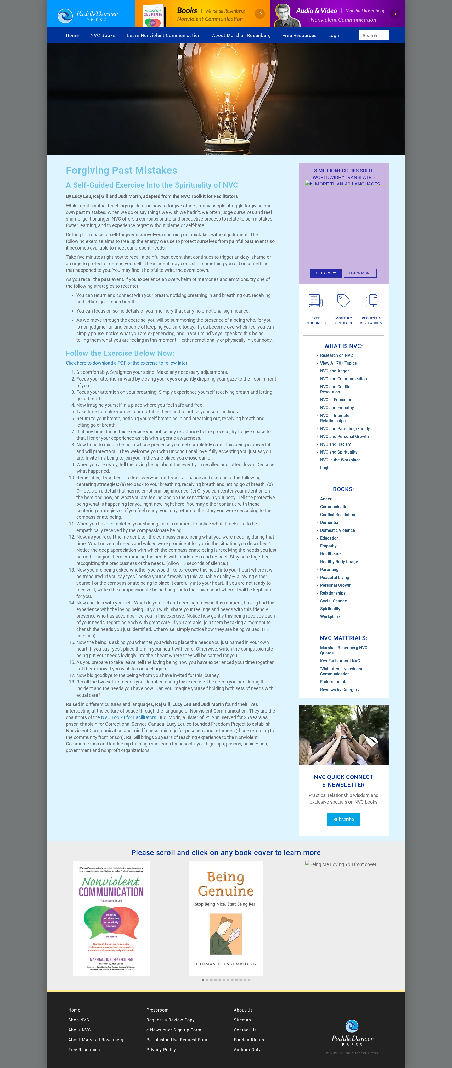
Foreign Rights (249, 1039)
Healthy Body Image (339, 561)
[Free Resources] (315, 300)
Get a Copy (326, 273)
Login (334, 35)
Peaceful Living (334, 577)
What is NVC (342, 346)
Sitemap (242, 1020)
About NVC (79, 1029)
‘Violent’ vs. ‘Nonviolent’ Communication (342, 671)
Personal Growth (336, 585)
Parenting (329, 569)
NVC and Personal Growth (344, 436)
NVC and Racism (335, 444)
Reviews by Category (339, 689)
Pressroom (157, 1010)
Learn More (360, 273)
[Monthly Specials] (343, 300)
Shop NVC (78, 1020)
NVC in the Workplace (340, 459)
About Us (243, 1010)
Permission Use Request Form (177, 1039)
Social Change (333, 600)
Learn (134, 35)
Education (329, 538)
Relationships (333, 593)
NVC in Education (336, 399)
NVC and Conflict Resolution (336, 389)
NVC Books (103, 35)
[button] (203, 980)
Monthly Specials (343, 320)
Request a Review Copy (371, 320)
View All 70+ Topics (338, 363)
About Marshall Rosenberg (241, 35)
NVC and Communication (343, 378)
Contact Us (245, 1029)
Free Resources (299, 35)
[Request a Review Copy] (371, 300)
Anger (326, 498)
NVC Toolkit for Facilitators (128, 717)
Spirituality (330, 608)
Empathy (328, 546)
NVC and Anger (334, 371)
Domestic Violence (337, 530)
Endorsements (333, 681)
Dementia (329, 522)
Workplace (330, 616)
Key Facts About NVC (340, 660)
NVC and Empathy (337, 407)
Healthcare (330, 553)
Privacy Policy (161, 1049)
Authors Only (247, 1049)
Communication (335, 506)
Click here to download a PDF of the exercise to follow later (126, 363)
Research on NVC (336, 355)
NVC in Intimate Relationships (334, 418)
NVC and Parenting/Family (345, 428)
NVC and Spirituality (339, 452)
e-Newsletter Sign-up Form (173, 1029)
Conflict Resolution (337, 514)
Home (72, 35)
